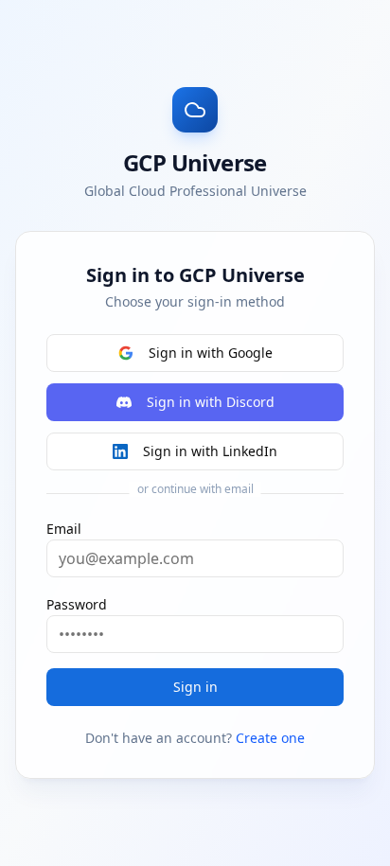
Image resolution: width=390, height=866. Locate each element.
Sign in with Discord (211, 402)
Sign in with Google (211, 353)
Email (63, 529)
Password (76, 604)
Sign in (195, 687)
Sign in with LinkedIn (210, 451)
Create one (270, 738)
